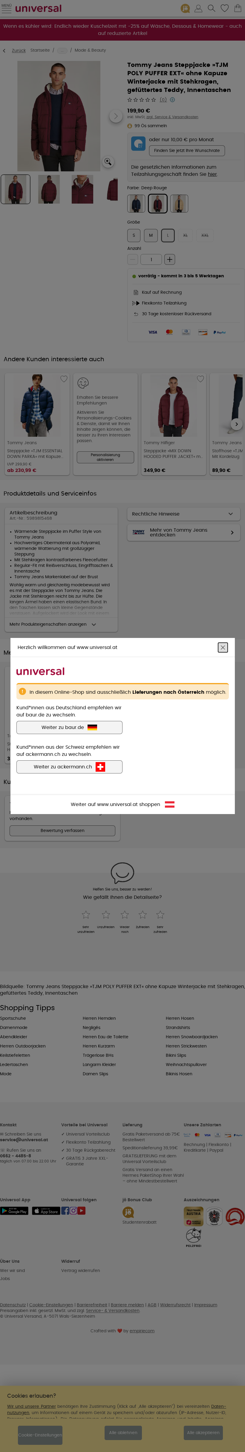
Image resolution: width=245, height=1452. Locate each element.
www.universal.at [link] (117, 804)
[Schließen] (223, 647)
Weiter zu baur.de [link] (63, 727)
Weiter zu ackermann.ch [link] (63, 767)
